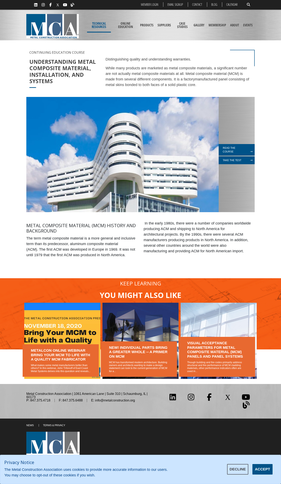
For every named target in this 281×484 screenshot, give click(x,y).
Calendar (232, 4)
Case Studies (182, 25)
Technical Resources (99, 25)
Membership (217, 25)
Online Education (125, 25)
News (30, 425)
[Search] (248, 4)
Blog (214, 4)
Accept (262, 469)
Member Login (149, 4)
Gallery (199, 25)
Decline (238, 469)
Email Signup (175, 4)
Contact (197, 4)
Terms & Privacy (54, 425)
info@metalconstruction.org (115, 400)
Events (248, 25)
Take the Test (232, 160)
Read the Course (229, 150)
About (234, 25)
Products (146, 25)
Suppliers (164, 25)
